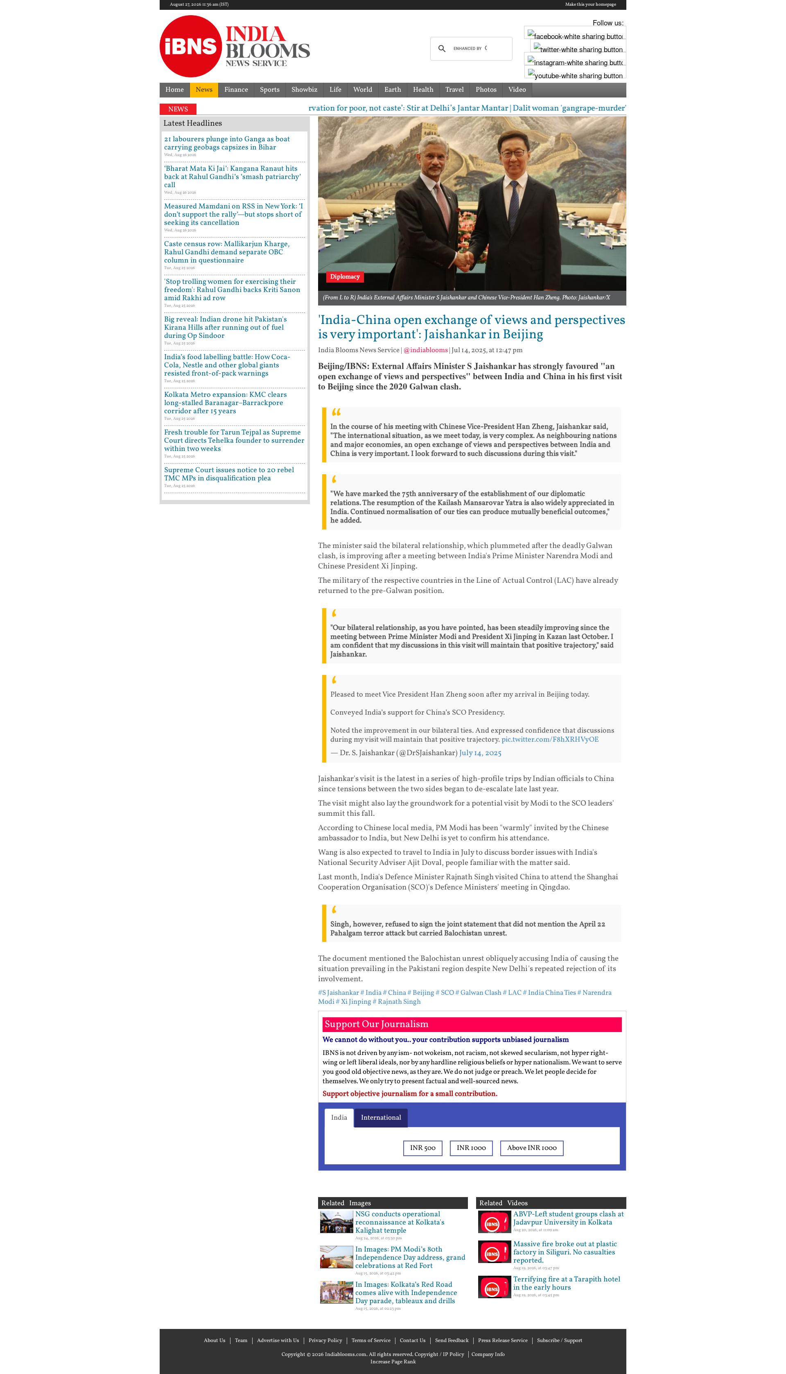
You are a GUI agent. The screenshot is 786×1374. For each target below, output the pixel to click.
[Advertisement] (235, 858)
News (204, 90)
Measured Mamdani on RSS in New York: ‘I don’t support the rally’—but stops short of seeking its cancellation (233, 214)
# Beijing (420, 993)
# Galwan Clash (478, 993)
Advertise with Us (278, 1341)
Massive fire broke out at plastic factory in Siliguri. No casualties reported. (565, 1252)
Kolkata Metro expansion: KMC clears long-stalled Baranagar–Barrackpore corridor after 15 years (225, 403)
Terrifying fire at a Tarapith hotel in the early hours (566, 1283)
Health (423, 90)
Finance (236, 90)
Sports (270, 90)
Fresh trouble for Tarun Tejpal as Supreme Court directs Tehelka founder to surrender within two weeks (234, 441)
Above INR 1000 (532, 1148)
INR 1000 (471, 1148)
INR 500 (423, 1148)
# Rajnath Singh (397, 1002)
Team (241, 1341)
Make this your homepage (590, 4)
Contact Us (413, 1341)
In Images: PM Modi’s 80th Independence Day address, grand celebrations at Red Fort (410, 1258)
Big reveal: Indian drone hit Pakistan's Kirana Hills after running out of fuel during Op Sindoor (225, 328)
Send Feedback (452, 1341)
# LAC (513, 993)
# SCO (445, 993)
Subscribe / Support (560, 1341)
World (363, 90)
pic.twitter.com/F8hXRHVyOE (550, 740)
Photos (486, 90)
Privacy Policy (325, 1341)
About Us (215, 1341)
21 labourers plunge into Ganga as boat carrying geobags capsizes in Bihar (227, 143)
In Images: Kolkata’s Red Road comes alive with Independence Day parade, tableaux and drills (406, 1293)
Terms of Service (371, 1341)
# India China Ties (549, 993)
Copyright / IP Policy (439, 1354)
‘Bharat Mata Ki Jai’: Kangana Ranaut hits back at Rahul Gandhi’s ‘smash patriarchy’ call (232, 177)
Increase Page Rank (393, 1362)
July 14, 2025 (480, 753)
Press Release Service (503, 1341)
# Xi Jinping (353, 1002)
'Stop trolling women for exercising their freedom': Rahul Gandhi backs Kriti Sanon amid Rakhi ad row (232, 290)
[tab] (339, 1118)
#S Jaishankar (338, 993)
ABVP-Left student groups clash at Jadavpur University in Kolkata (568, 1218)
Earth (392, 90)
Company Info (488, 1354)
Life (335, 90)
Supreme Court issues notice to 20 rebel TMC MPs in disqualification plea (229, 474)
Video (517, 90)
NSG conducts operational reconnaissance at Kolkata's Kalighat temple (400, 1222)
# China (394, 993)
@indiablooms (425, 350)
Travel (454, 90)
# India (371, 993)
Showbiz (304, 90)
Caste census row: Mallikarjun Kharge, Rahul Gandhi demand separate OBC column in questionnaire (227, 252)
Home (174, 90)
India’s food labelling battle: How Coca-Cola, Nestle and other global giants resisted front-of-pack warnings (227, 365)
